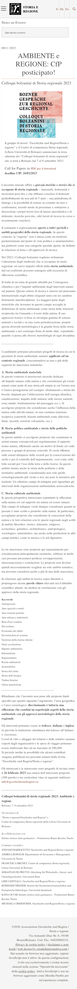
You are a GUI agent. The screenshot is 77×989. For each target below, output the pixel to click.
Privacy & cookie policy (31, 944)
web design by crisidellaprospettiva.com (42, 949)
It (57, 9)
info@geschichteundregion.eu (20, 782)
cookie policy (26, 971)
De (62, 9)
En (67, 9)
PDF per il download (43, 168)
